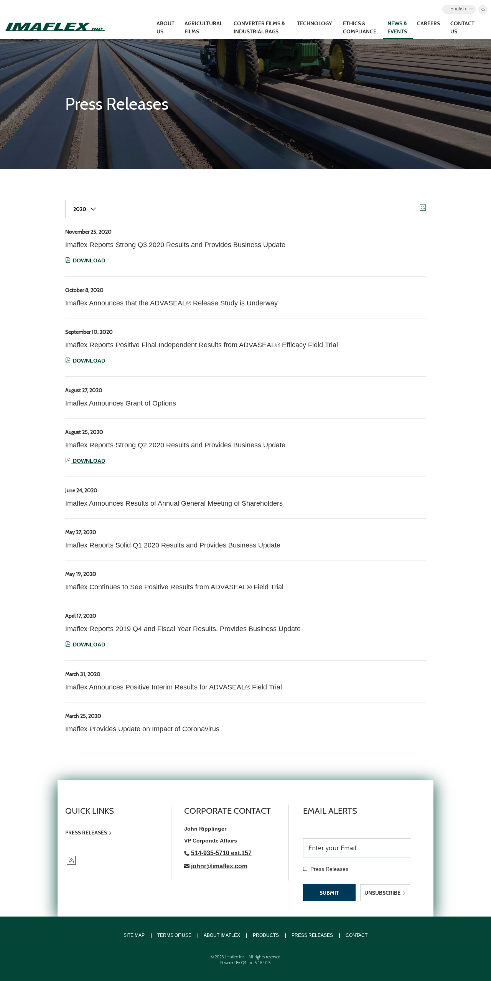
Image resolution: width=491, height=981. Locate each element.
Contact (356, 935)
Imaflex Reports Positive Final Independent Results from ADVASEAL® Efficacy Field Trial (201, 345)
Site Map (134, 935)
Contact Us (462, 27)
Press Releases (86, 832)
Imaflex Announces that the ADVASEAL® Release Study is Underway (171, 303)
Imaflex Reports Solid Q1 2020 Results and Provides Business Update (172, 545)
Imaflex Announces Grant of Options (120, 403)
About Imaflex (222, 935)
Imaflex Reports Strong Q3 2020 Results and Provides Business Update (175, 245)
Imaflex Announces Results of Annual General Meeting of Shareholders (174, 503)
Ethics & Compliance (359, 27)
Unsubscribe (383, 892)
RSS (71, 860)
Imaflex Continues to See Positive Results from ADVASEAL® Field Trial (174, 587)
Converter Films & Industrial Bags (259, 27)
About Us (166, 27)
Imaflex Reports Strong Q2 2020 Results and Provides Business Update (175, 445)
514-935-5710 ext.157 (221, 853)
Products (266, 935)
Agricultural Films (203, 27)
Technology (314, 23)
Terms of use (174, 935)
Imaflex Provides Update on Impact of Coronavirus (142, 729)
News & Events (397, 27)
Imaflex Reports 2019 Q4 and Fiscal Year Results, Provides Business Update (183, 629)
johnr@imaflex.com (219, 866)
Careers (428, 23)
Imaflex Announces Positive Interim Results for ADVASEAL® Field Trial (173, 687)
